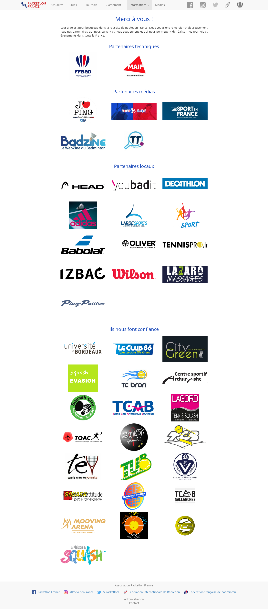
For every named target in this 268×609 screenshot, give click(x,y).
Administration (134, 599)
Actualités (57, 5)
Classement (114, 5)
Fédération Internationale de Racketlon (154, 592)
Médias (160, 5)
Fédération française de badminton (212, 592)
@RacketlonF (111, 592)
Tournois (92, 5)
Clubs (73, 5)
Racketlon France (48, 592)
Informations (138, 5)
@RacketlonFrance (81, 592)
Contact (134, 603)
